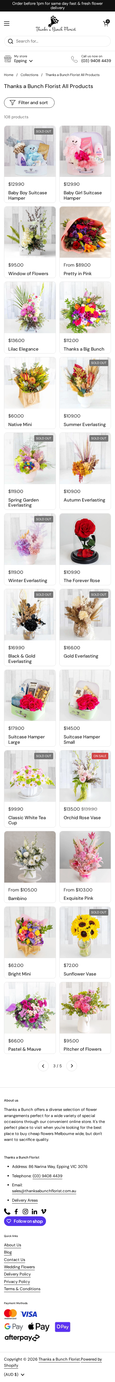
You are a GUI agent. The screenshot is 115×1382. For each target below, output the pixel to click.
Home (8, 75)
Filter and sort (33, 102)
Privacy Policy (17, 1281)
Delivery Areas (25, 1200)
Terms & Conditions (22, 1289)
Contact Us (14, 1259)
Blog (8, 1252)
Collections (29, 75)
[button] (18, 59)
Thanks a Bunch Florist (59, 1359)
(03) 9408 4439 (47, 1176)
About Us (12, 1245)
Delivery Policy (17, 1274)
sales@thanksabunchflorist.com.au (44, 1191)
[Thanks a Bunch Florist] (56, 24)
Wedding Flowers (19, 1267)
